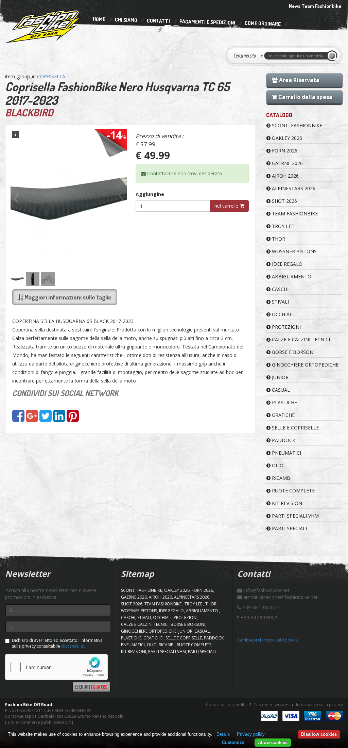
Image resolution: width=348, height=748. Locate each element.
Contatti (158, 21)
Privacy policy (251, 734)
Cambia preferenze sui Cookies (267, 640)
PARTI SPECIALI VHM (295, 516)
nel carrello (227, 205)
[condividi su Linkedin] (59, 419)
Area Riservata (298, 80)
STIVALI (280, 301)
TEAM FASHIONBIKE (294, 213)
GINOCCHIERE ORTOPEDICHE (304, 364)
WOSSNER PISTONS (294, 251)
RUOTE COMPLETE (293, 490)
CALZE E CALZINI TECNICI (300, 339)
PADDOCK (283, 440)
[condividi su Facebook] (18, 419)
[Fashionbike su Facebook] (167, 30)
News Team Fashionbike (315, 6)
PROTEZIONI (286, 327)
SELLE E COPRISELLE (295, 427)
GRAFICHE (283, 415)
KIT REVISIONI (287, 503)
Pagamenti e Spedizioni (207, 22)
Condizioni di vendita (226, 705)
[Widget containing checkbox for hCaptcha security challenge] (56, 667)
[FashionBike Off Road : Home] (43, 26)
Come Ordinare (263, 24)
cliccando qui (74, 646)
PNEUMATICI (286, 453)
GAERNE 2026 (287, 163)
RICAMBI (281, 478)
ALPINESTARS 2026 (293, 188)
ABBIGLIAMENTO (291, 276)
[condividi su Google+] (32, 419)
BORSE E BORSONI (293, 352)
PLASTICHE (284, 402)
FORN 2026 (284, 150)
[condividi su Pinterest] (73, 419)
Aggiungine (150, 194)
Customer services (271, 705)
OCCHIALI (282, 314)
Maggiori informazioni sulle (67, 297)
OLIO (277, 465)
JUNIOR (280, 377)
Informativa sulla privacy (319, 705)
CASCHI (280, 289)
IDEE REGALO (286, 264)
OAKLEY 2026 (286, 138)
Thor (278, 238)
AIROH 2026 (285, 176)
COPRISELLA (51, 76)
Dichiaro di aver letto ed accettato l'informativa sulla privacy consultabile (57, 643)
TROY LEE (282, 226)
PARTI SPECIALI (289, 528)
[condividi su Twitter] (45, 419)
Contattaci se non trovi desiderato (184, 173)
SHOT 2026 (284, 201)
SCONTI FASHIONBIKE (296, 125)
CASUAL (280, 390)
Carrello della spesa (304, 97)
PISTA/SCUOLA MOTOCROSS (124, 29)
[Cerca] (333, 56)
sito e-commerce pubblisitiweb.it (39, 722)
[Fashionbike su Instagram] (175, 30)
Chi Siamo (126, 20)
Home (99, 19)
